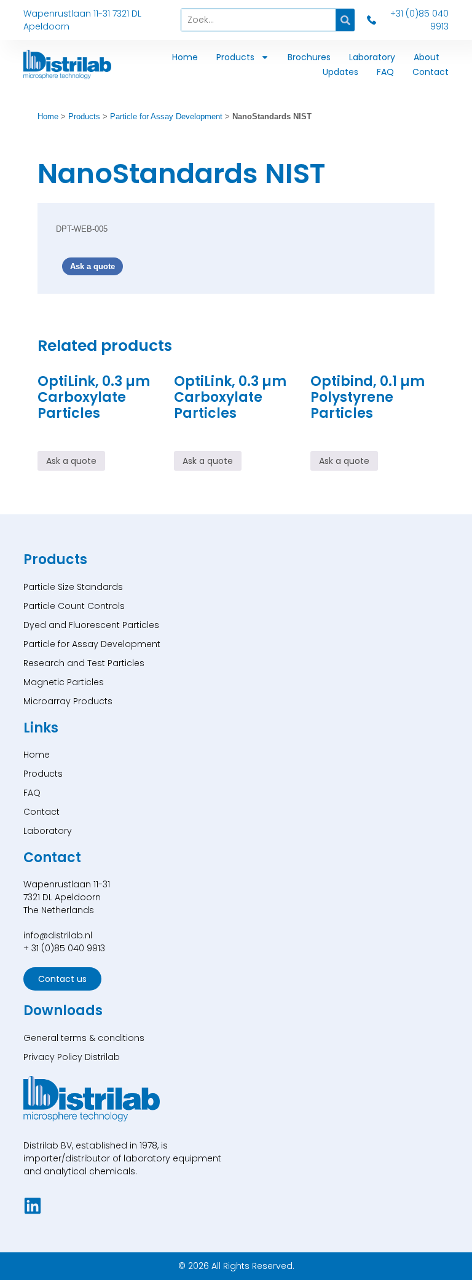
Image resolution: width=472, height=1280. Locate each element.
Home (185, 57)
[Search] (345, 20)
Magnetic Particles (63, 682)
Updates (340, 72)
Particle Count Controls (74, 606)
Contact (430, 72)
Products (235, 57)
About (426, 57)
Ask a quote (92, 266)
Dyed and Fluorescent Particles (91, 625)
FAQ (385, 72)
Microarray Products (67, 701)
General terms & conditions (83, 1038)
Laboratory (372, 57)
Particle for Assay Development (166, 116)
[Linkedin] (32, 1205)
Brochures (309, 57)
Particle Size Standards (73, 587)
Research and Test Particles (83, 663)
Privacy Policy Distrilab (71, 1057)
